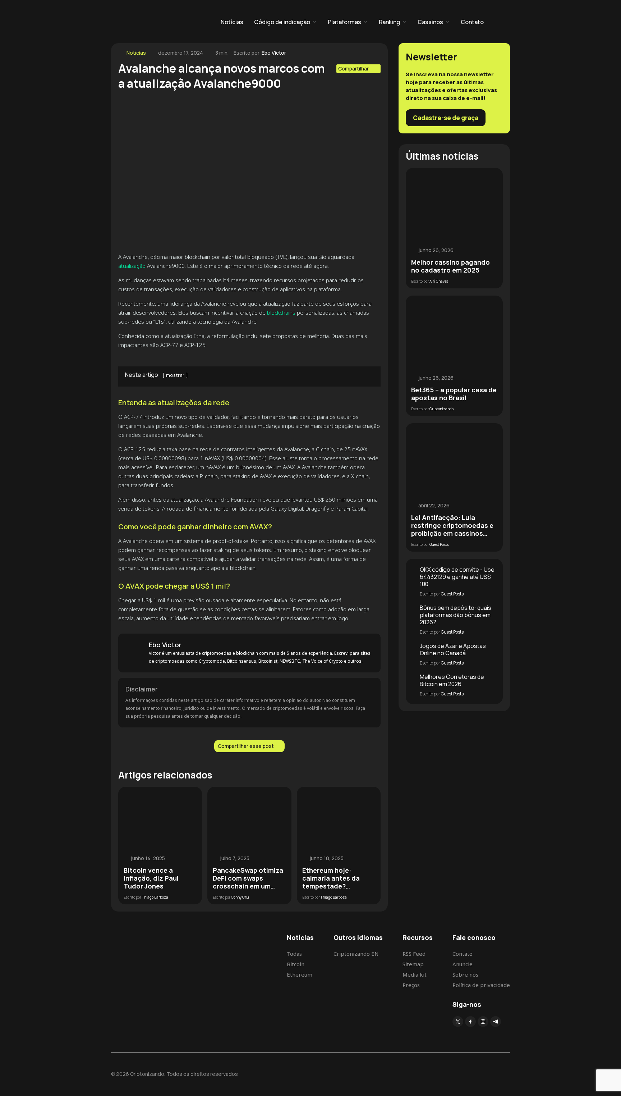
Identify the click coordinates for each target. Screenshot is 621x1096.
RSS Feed (414, 953)
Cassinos (430, 22)
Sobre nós (465, 974)
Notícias (232, 22)
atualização (132, 265)
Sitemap (413, 964)
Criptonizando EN (356, 953)
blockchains (281, 312)
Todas (294, 953)
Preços (411, 984)
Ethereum (299, 974)
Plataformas (344, 22)
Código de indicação (282, 22)
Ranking (389, 22)
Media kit (414, 974)
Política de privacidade (481, 984)
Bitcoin (295, 964)
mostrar (175, 375)
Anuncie (462, 964)
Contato (472, 22)
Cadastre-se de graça (445, 118)
